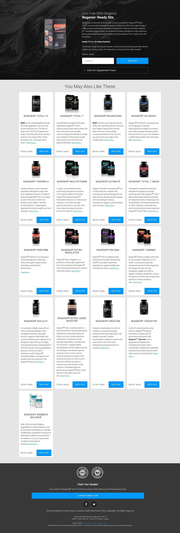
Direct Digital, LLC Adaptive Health (94, 523)
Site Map (120, 511)
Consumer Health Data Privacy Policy (91, 511)
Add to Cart (134, 61)
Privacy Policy (69, 511)
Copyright (111, 511)
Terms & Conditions (54, 511)
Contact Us (129, 511)
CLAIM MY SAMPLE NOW (88, 495)
